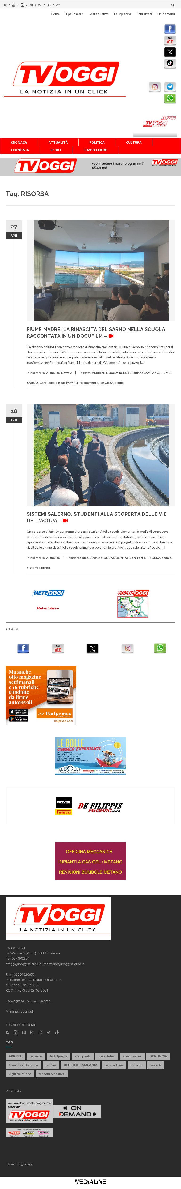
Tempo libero (95, 150)
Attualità (58, 142)
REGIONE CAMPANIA (80, 1065)
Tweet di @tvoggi (19, 1164)
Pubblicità (13, 1091)
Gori (42, 383)
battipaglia (58, 1056)
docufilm (115, 373)
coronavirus (132, 1056)
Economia (20, 150)
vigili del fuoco (20, 1074)
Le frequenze (99, 14)
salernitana (114, 1065)
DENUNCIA (158, 1056)
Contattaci (144, 14)
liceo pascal (56, 383)
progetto (138, 558)
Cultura (134, 142)
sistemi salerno (38, 568)
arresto (36, 1056)
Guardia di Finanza (23, 1065)
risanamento (88, 383)
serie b (155, 1065)
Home (55, 14)
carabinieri (107, 1056)
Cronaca (19, 142)
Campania (83, 1056)
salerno (137, 1065)
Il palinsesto (74, 14)
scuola (119, 383)
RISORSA (106, 383)
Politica (97, 142)
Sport (56, 150)
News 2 (66, 373)
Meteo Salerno (48, 608)
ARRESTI (15, 1056)
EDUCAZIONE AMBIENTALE (110, 558)
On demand (166, 14)
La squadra (122, 14)
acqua (84, 558)
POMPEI (72, 383)
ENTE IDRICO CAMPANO (141, 373)
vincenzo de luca (52, 1074)
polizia (51, 1065)
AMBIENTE (100, 373)
